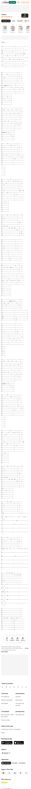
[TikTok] (20, 773)
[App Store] (19, 742)
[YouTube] (3, 773)
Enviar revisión (4, 651)
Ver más (26, 648)
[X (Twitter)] (26, 773)
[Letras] (4, 782)
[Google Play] (7, 742)
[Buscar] (18, 2)
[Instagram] (9, 773)
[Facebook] (15, 773)
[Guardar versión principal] (9, 21)
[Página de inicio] (5, 2)
